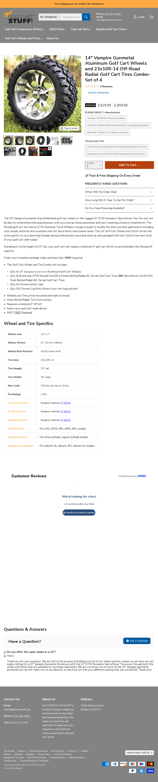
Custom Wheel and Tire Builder (34, 760)
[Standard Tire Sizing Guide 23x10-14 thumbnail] (33, 151)
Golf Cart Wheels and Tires (23, 38)
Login (141, 17)
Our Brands (9, 751)
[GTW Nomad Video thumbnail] (45, 151)
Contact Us (73, 751)
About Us (53, 38)
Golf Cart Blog (57, 751)
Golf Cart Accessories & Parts (24, 29)
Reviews (22, 751)
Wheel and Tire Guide (14, 757)
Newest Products (77, 757)
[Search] (86, 17)
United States (138, 752)
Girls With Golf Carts (36, 757)
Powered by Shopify (13, 768)
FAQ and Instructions (38, 751)
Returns (7, 754)
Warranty (18, 754)
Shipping (30, 754)
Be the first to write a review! (79, 512)
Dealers (84, 751)
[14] (8, 140)
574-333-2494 (112, 13)
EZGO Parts (57, 29)
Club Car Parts (80, 29)
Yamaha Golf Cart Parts (111, 29)
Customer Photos (58, 757)
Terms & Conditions (63, 754)
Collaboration (10, 760)
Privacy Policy (44, 754)
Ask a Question (138, 641)
